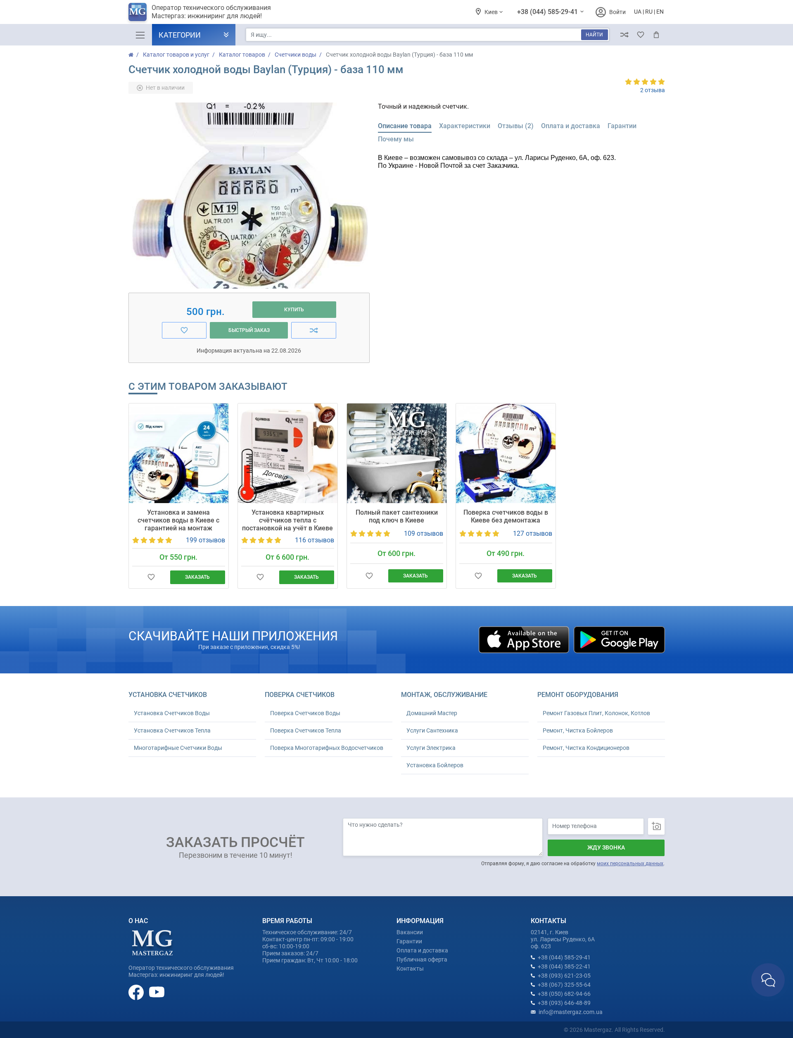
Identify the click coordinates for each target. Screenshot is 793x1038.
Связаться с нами (768, 980)
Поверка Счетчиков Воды (305, 713)
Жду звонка (606, 847)
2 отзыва (652, 90)
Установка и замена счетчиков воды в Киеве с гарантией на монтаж (178, 520)
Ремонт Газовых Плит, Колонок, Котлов (596, 713)
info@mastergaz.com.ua (571, 1012)
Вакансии (409, 932)
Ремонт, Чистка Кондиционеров (586, 747)
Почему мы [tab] (396, 139)
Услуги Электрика (431, 747)
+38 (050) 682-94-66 (564, 993)
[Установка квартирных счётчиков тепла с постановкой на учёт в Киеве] (287, 453)
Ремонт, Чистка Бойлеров (578, 730)
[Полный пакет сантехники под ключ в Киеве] (396, 453)
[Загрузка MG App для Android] (619, 639)
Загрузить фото (656, 826)
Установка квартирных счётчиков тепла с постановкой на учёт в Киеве (287, 520)
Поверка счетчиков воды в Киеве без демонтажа (505, 516)
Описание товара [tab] (405, 126)
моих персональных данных (630, 863)
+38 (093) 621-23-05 (564, 975)
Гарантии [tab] (622, 126)
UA (637, 11)
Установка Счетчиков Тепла (172, 730)
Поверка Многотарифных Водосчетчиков (326, 747)
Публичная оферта (421, 959)
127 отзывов (532, 533)
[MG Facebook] (136, 991)
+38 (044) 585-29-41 (548, 12)
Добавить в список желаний (151, 577)
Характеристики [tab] (464, 126)
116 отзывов (314, 540)
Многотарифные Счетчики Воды (178, 747)
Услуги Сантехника (432, 730)
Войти (617, 12)
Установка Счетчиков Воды (172, 713)
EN (660, 11)
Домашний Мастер (431, 713)
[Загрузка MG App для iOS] (524, 639)
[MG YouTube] (156, 991)
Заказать (197, 577)
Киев (491, 12)
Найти (594, 35)
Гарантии (409, 941)
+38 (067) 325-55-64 (564, 984)
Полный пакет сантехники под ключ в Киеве (397, 516)
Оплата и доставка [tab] (570, 126)
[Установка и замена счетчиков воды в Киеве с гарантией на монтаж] (178, 453)
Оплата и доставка (422, 950)
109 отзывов (423, 533)
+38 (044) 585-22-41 (564, 966)
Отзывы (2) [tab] (516, 126)
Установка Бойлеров (434, 765)
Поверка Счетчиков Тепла (305, 730)
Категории (180, 35)
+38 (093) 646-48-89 (564, 1003)
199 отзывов (205, 540)
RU (649, 11)
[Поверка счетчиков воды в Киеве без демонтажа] (506, 453)
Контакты (410, 968)
